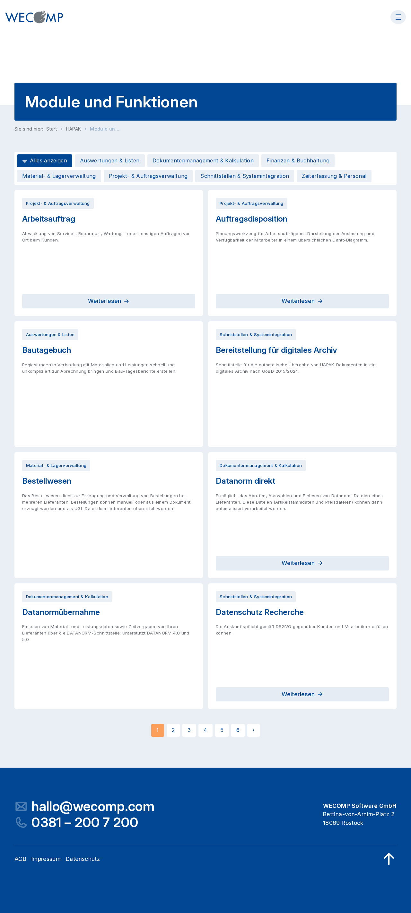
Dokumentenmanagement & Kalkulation (203, 160)
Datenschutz (83, 858)
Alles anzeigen (48, 160)
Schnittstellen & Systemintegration (244, 176)
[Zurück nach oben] (389, 859)
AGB (20, 858)
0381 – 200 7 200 (84, 822)
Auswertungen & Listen (110, 160)
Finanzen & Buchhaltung (298, 160)
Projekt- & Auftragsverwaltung (148, 176)
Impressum (46, 858)
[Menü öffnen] (398, 17)
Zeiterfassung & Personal (334, 176)
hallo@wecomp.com (92, 806)
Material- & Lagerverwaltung (59, 176)
